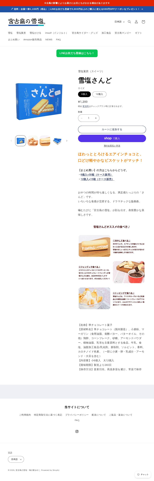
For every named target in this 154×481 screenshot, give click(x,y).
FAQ (77, 420)
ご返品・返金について (120, 415)
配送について (99, 415)
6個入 (84, 94)
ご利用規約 (25, 415)
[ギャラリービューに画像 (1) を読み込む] (20, 140)
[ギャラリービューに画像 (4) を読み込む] (57, 140)
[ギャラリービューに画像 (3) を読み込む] (45, 140)
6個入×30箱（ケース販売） (97, 174)
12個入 (99, 94)
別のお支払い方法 (112, 146)
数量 (80, 112)
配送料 (86, 106)
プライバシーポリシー (77, 415)
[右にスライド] (66, 140)
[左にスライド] (11, 140)
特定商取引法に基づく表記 (48, 415)
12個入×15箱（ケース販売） (97, 179)
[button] (129, 21)
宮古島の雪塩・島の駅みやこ (28, 470)
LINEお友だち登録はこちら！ (77, 53)
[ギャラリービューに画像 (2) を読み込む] (33, 140)
